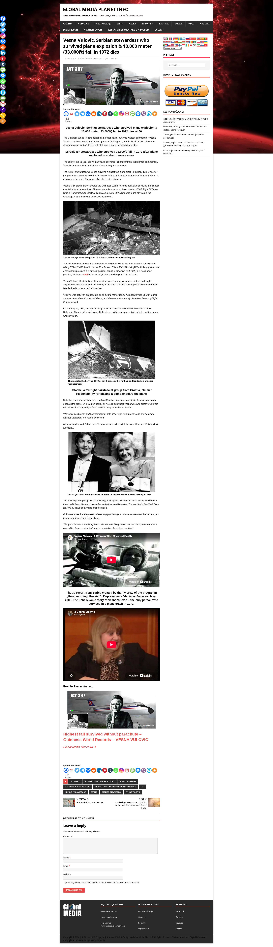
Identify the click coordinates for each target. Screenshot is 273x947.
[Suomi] (180, 45)
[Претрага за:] (186, 65)
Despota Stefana (128, 781)
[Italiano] (169, 38)
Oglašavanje (143, 928)
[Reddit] (93, 113)
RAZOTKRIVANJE (103, 23)
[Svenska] (180, 38)
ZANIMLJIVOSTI (70, 29)
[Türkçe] (191, 38)
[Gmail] (126, 113)
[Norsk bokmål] (202, 42)
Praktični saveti (93, 29)
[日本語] (191, 45)
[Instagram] (121, 113)
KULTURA (164, 23)
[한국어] (195, 45)
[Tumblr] (110, 113)
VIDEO (191, 23)
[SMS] (132, 113)
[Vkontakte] (88, 113)
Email (66, 866)
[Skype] (149, 113)
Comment (68, 836)
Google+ (179, 917)
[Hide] (1, 126)
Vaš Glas (205, 23)
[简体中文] (195, 38)
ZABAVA (178, 23)
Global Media (86, 58)
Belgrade (75, 781)
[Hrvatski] (165, 42)
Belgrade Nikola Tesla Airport (99, 781)
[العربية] (195, 42)
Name (66, 857)
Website (67, 874)
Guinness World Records (77, 787)
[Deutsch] (176, 38)
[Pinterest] (104, 113)
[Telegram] (82, 113)
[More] (154, 113)
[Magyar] (184, 42)
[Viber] (143, 113)
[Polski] (198, 42)
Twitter (179, 928)
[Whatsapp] (115, 113)
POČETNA (67, 23)
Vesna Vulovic (133, 792)
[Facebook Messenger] (138, 113)
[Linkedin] (99, 113)
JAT (142, 787)
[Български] (180, 42)
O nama (141, 917)
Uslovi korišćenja (145, 911)
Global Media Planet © (94, 940)
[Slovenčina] (202, 45)
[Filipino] (176, 45)
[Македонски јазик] (176, 42)
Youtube (179, 923)
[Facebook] (3, 18)
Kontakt (141, 923)
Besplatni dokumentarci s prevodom (128, 29)
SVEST (120, 23)
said (85, 274)
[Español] (202, 38)
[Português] (206, 38)
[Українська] (206, 42)
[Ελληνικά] (184, 38)
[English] (165, 38)
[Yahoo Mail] (3, 109)
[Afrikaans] (165, 45)
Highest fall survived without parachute (115, 787)
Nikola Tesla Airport (75, 792)
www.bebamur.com (109, 911)
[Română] (191, 42)
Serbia (94, 792)
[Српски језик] (169, 42)
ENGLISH (159, 29)
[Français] (172, 38)
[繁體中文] (198, 38)
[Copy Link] (3, 115)
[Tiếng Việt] (206, 45)
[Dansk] (172, 45)
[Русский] (187, 38)
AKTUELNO (83, 23)
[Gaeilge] (187, 45)
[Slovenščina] (172, 42)
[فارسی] (198, 45)
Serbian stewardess (111, 792)
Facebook (180, 911)
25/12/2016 (71, 58)
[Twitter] (77, 113)
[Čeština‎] (169, 45)
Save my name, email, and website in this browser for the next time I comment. (102, 882)
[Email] (3, 98)
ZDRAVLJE (146, 23)
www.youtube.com (109, 917)
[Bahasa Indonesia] (184, 45)
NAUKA (132, 23)
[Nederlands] (187, 42)
